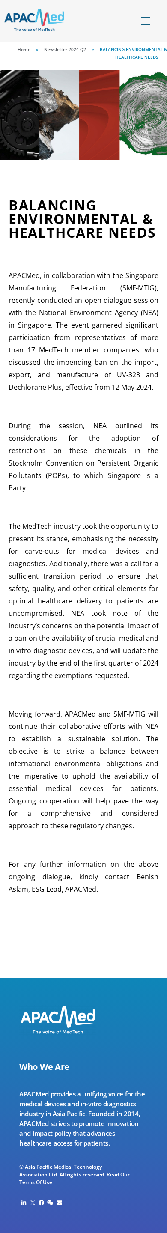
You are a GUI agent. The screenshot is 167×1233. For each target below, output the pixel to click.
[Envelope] (59, 1202)
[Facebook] (41, 1202)
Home (24, 49)
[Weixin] (50, 1202)
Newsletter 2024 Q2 (65, 49)
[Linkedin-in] (23, 1202)
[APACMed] (41, 20)
